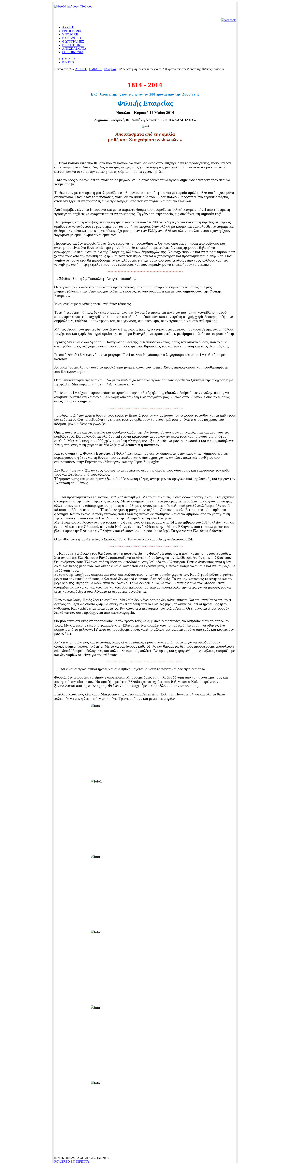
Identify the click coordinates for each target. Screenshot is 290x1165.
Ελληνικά (110, 69)
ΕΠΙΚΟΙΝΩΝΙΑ (72, 52)
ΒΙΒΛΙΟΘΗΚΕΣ (73, 45)
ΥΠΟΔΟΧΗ (70, 34)
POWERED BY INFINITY (72, 1161)
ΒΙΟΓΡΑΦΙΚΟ (71, 38)
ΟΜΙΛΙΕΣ (68, 58)
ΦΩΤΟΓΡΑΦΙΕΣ (73, 41)
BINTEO (68, 62)
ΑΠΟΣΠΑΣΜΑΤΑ (74, 48)
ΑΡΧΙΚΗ (68, 27)
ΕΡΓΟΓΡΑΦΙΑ (71, 30)
